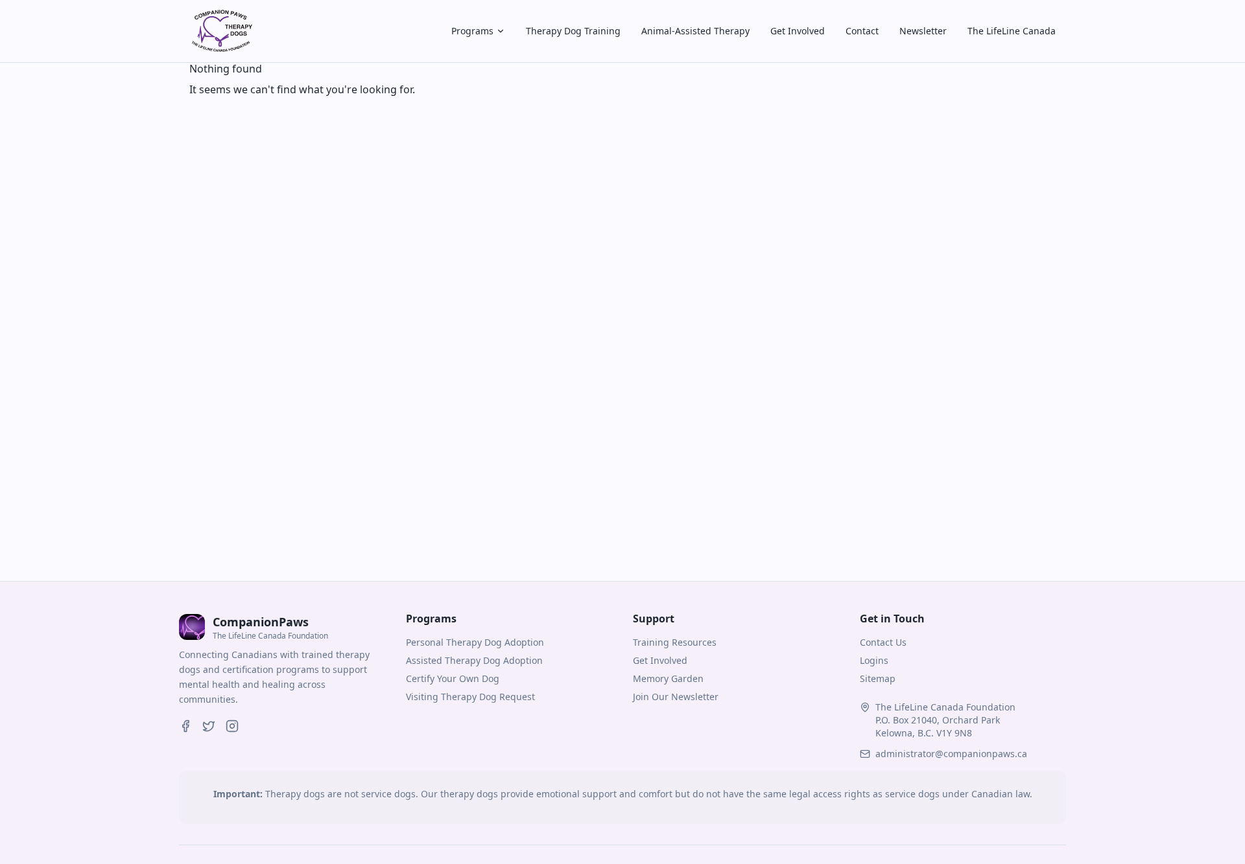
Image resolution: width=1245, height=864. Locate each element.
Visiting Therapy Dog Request (470, 696)
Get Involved (797, 31)
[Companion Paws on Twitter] (208, 726)
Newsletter (923, 31)
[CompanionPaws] (220, 31)
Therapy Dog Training (573, 31)
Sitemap (877, 678)
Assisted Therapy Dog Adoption (474, 660)
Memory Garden (668, 678)
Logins (874, 660)
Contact (862, 31)
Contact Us (883, 642)
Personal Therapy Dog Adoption (475, 642)
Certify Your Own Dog (452, 678)
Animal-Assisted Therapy (695, 31)
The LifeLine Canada (1011, 31)
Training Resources (675, 642)
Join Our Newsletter (675, 696)
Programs (472, 31)
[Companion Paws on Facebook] (185, 726)
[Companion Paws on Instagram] (232, 726)
